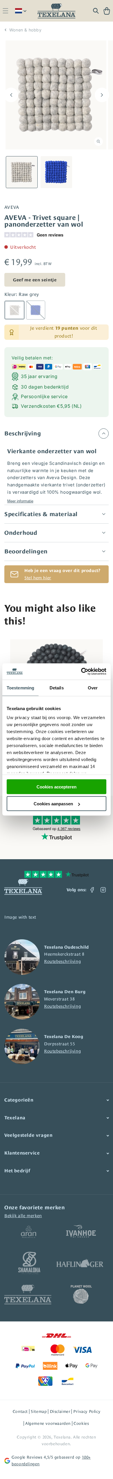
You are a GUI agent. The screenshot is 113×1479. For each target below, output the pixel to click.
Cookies (81, 1423)
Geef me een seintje (35, 279)
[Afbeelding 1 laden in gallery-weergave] (22, 172)
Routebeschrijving (62, 961)
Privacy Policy (86, 1411)
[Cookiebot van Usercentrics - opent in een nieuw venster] (81, 671)
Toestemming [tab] (20, 687)
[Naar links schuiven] (11, 95)
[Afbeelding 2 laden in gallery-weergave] (56, 172)
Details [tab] (57, 687)
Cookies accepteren (56, 786)
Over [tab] (93, 687)
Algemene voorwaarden (48, 1423)
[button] (5, 10)
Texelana (62, 1437)
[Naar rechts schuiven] (102, 95)
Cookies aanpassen (53, 803)
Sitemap (39, 1411)
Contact (20, 1411)
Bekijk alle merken (23, 1215)
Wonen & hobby (25, 29)
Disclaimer (60, 1411)
